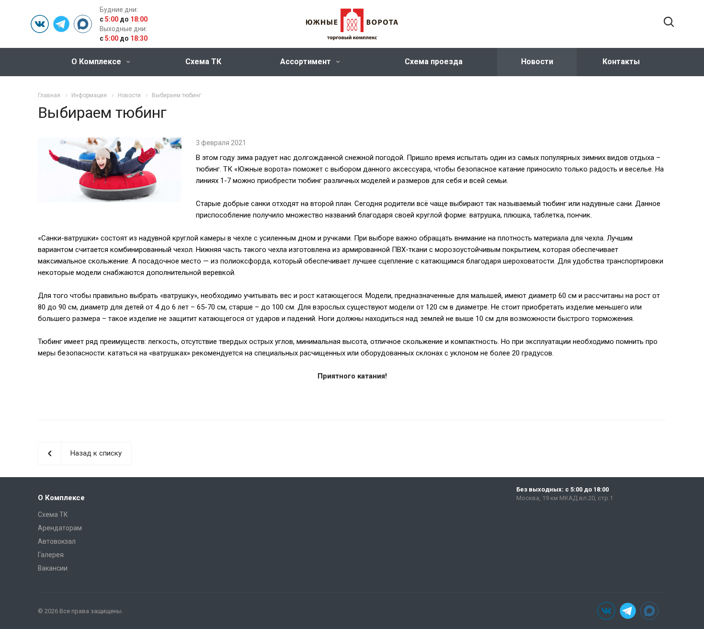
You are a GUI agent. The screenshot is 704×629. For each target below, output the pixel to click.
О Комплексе (97, 61)
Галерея (51, 555)
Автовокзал (57, 541)
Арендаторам (60, 528)
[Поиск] (669, 22)
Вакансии (53, 568)
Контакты (621, 61)
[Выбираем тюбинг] (110, 143)
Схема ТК (203, 61)
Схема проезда (434, 61)
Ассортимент (306, 61)
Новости (537, 61)
